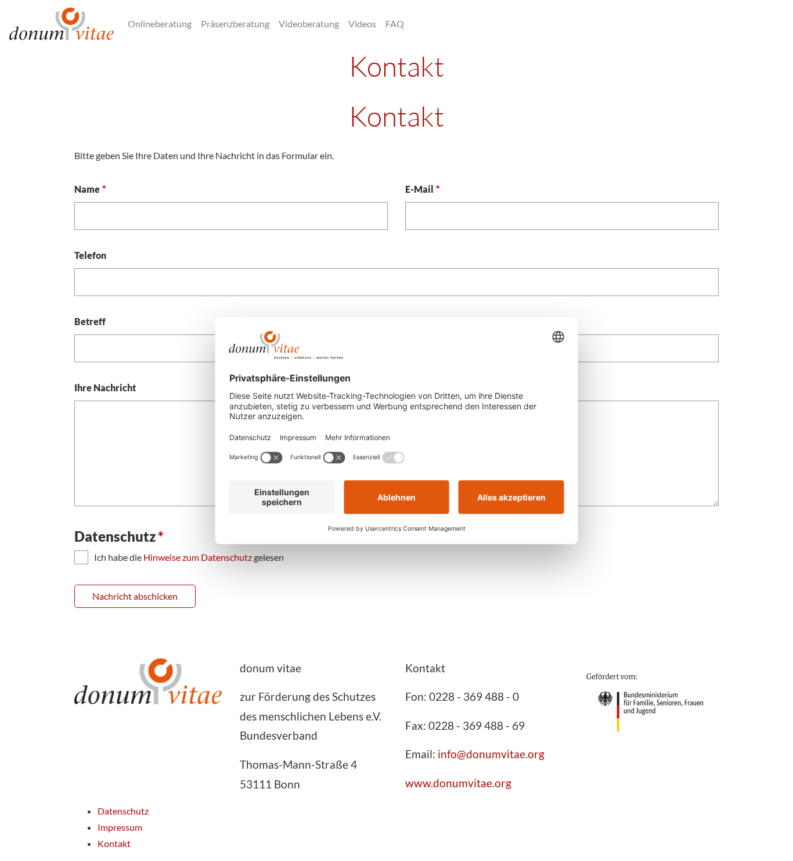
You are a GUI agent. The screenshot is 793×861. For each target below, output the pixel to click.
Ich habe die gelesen (189, 557)
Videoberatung (309, 23)
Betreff (90, 321)
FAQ (394, 23)
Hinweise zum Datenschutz (197, 557)
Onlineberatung (160, 23)
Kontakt (114, 843)
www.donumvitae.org (458, 783)
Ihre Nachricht (105, 387)
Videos (362, 23)
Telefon (90, 255)
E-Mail (422, 188)
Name (90, 188)
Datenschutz (123, 810)
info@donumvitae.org (491, 754)
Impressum (120, 827)
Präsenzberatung (235, 23)
